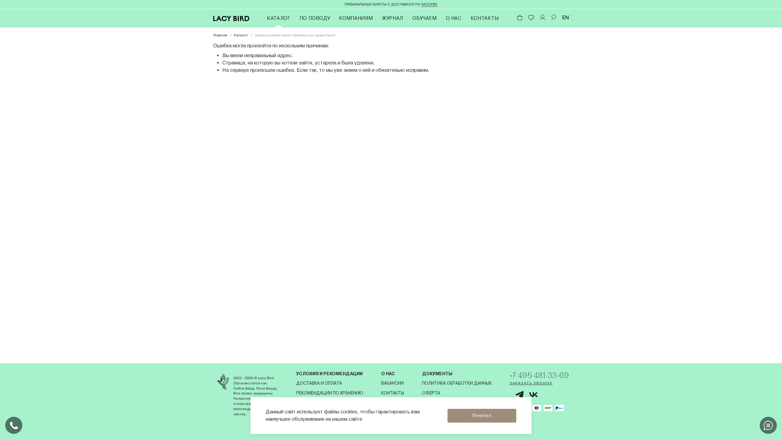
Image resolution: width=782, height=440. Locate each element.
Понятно (482, 415)
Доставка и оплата (319, 383)
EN (565, 17)
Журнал (392, 18)
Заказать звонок (531, 383)
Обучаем (424, 18)
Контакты (485, 18)
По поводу (315, 18)
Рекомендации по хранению (329, 393)
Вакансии (392, 383)
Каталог (278, 18)
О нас (454, 18)
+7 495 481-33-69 (539, 375)
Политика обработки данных (456, 383)
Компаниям (356, 18)
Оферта (431, 393)
